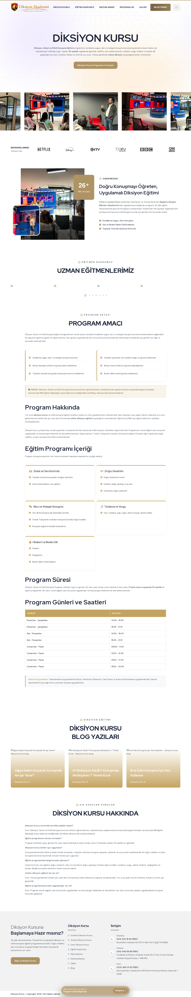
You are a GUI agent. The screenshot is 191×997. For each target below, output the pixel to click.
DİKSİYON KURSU (61, 7)
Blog (73, 968)
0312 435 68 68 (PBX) (127, 951)
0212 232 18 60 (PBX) (127, 939)
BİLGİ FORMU (160, 7)
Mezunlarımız (77, 954)
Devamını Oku (21, 782)
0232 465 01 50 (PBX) (127, 967)
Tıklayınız (120, 990)
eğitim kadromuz (143, 418)
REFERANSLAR (127, 7)
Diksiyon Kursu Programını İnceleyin (95, 65)
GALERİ (142, 7)
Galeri (73, 963)
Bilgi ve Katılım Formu (25, 960)
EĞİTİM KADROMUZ (84, 7)
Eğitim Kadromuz (79, 949)
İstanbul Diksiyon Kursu (82, 935)
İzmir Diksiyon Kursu (80, 944)
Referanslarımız (78, 958)
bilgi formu (49, 682)
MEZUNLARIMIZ (107, 7)
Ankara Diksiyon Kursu (81, 940)
